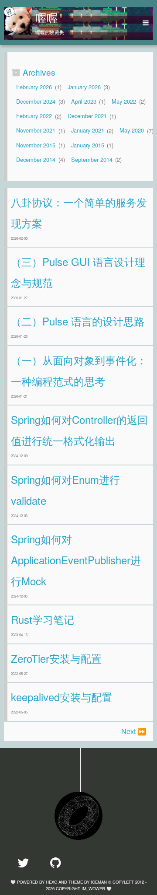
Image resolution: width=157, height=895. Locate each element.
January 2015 (87, 145)
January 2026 (84, 87)
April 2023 (83, 101)
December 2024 (35, 101)
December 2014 (35, 159)
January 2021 (87, 130)
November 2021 (35, 130)
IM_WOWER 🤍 (97, 888)
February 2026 (34, 87)
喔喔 (46, 17)
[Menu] (143, 22)
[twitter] (27, 862)
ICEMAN (99, 882)
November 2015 (35, 145)
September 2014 (92, 159)
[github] (60, 862)
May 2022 (124, 101)
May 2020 (131, 130)
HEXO (51, 882)
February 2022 (34, 116)
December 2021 (87, 116)
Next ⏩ (133, 731)
